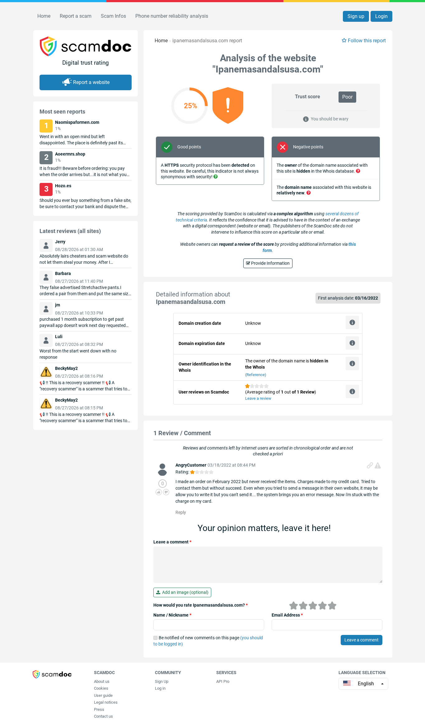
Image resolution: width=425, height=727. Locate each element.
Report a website (91, 82)
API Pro (222, 681)
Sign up (356, 16)
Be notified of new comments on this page (208, 640)
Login (381, 16)
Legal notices (106, 702)
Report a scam (75, 16)
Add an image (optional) (184, 592)
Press (99, 709)
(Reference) (255, 374)
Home (43, 16)
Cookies (101, 688)
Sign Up (161, 681)
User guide (103, 695)
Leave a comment (172, 541)
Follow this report (367, 41)
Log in (160, 688)
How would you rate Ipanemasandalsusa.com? (200, 605)
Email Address (287, 615)
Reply (180, 512)
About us (102, 681)
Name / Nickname (172, 615)
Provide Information (270, 263)
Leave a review (258, 398)
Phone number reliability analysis (171, 16)
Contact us (103, 716)
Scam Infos (113, 16)
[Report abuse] (378, 465)
